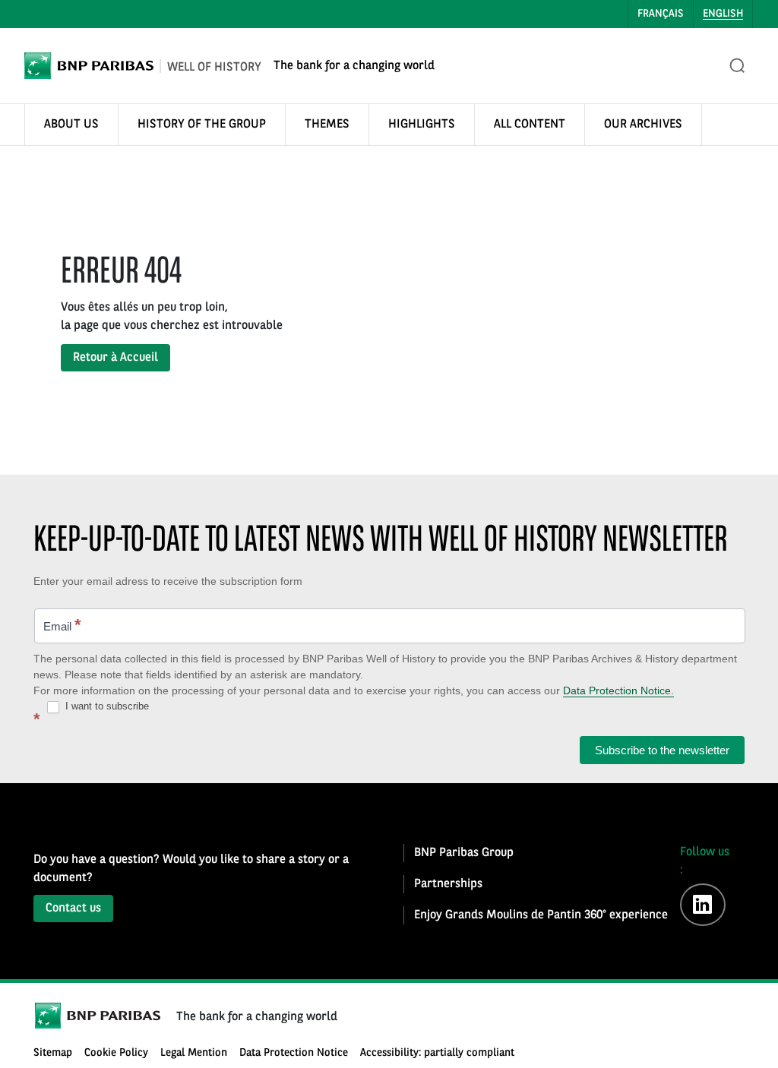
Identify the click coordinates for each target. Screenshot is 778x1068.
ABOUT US (71, 124)
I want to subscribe (105, 706)
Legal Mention (193, 1053)
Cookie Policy (116, 1053)
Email (62, 624)
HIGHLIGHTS (421, 124)
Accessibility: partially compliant (437, 1053)
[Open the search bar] (738, 66)
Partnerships (448, 884)
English (723, 13)
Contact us (73, 908)
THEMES (327, 124)
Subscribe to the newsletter (662, 750)
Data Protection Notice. (618, 690)
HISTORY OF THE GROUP (202, 124)
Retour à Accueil (115, 358)
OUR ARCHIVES (643, 124)
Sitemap (52, 1053)
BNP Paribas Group (464, 853)
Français (660, 13)
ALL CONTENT (529, 124)
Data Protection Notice (293, 1053)
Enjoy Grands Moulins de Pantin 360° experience (541, 915)
